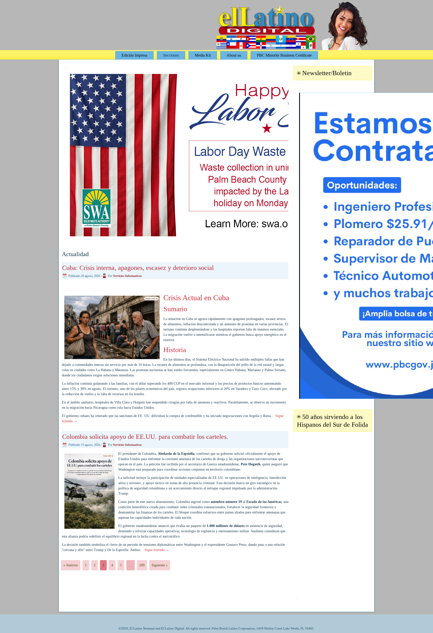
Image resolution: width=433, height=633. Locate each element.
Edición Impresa (134, 55)
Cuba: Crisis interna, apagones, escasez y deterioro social (138, 267)
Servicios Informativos (127, 276)
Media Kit (203, 55)
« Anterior (70, 565)
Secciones (171, 55)
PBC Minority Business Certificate (284, 55)
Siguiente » (160, 565)
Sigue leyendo (157, 550)
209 (142, 565)
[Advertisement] (332, 513)
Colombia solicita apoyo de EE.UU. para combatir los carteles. (145, 436)
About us (234, 55)
